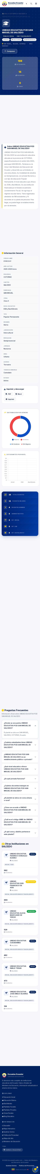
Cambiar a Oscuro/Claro (13, 1150)
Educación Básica (10, 1100)
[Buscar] (31, 4)
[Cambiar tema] (26, 4)
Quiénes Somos (9, 1132)
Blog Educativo (9, 1116)
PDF (9, 394)
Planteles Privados (10, 1110)
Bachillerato (8, 1103)
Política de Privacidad (11, 1135)
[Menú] (36, 4)
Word (20, 394)
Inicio (6, 13)
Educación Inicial (9, 1097)
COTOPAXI (13, 13)
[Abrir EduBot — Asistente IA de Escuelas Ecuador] (35, 1169)
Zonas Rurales (8, 1113)
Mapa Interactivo (9, 1129)
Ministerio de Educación (12, 1141)
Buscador (7, 1125)
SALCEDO (22, 13)
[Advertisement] (20, 118)
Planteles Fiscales (10, 1107)
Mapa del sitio (8, 1138)
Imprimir (11, 399)
